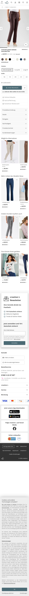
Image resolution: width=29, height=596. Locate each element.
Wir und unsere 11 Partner (9, 504)
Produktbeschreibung (8, 110)
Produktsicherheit (7, 128)
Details (4, 114)
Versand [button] (18, 54)
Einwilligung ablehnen (8, 593)
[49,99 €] (10, 227)
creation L (4, 385)
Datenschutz (23, 446)
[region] (14, 546)
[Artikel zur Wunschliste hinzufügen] (25, 88)
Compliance (23, 450)
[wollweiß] (17, 59)
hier (26, 525)
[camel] (6, 59)
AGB (17, 446)
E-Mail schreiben (8, 358)
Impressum (15, 450)
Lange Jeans (13, 7)
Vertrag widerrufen (8, 446)
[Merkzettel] (23, 2)
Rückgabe (5, 119)
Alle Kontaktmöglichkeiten (12, 362)
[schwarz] (10, 59)
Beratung (4, 395)
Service (3, 390)
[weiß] (13, 59)
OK (14, 589)
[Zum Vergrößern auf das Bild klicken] (26, 45)
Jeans (7, 7)
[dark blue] (21, 59)
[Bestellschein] (19, 2)
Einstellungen (23, 593)
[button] (2, 2)
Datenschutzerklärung (9, 583)
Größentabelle (7, 82)
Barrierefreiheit (7, 450)
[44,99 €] (10, 189)
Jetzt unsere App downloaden (14, 408)
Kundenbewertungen (8, 133)
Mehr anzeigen (17, 339)
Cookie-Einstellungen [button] (14, 454)
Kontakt (4, 353)
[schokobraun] (2, 59)
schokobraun (4, 62)
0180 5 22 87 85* (8, 375)
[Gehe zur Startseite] (7, 2)
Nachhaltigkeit (6, 123)
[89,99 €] (10, 151)
